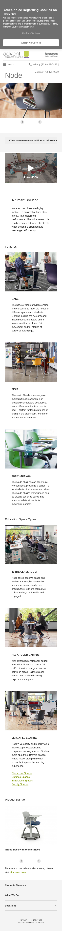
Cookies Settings (31, 33)
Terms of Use (36, 920)
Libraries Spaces (21, 776)
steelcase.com (18, 872)
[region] (31, 24)
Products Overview (15, 885)
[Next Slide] (40, 122)
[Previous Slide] (22, 122)
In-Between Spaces (22, 780)
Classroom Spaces (22, 773)
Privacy (23, 920)
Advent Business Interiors (34, 923)
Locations (10, 905)
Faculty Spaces (20, 784)
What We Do (12, 895)
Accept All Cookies (31, 43)
